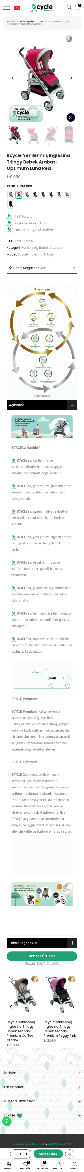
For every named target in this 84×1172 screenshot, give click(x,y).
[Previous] (13, 78)
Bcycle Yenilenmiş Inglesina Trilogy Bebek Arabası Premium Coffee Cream (21, 1031)
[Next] (71, 78)
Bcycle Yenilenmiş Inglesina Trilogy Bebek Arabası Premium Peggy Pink (60, 1029)
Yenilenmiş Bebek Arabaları (31, 21)
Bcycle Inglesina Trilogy (36, 254)
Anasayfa (11, 21)
